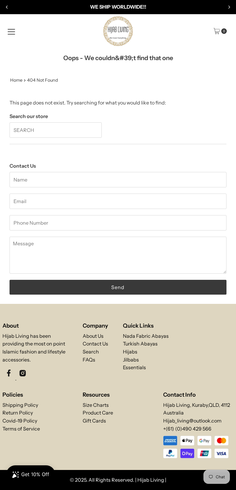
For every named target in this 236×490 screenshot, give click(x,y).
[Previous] (7, 7)
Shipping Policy (20, 405)
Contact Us (95, 344)
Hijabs (130, 352)
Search (91, 352)
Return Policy (17, 413)
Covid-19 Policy (19, 421)
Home (16, 80)
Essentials (134, 367)
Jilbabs (131, 360)
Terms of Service (21, 429)
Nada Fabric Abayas (146, 336)
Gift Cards (94, 421)
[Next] (228, 7)
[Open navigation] (11, 31)
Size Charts (96, 405)
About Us (93, 336)
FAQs (89, 360)
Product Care (98, 413)
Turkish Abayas (140, 344)
